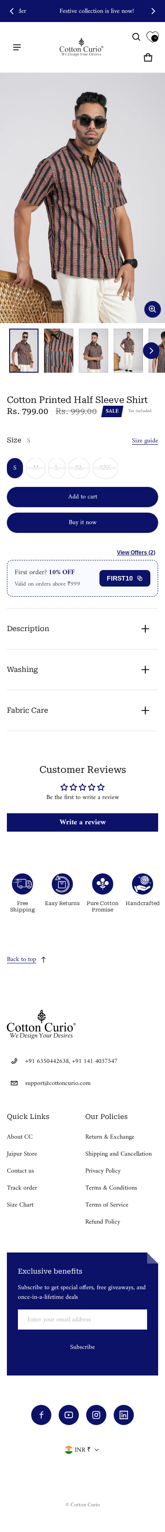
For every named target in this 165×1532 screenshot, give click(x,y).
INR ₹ (83, 1450)
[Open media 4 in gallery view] (128, 351)
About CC (20, 1137)
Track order (22, 1188)
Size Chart (20, 1205)
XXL (105, 468)
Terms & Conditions (111, 1188)
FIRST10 (120, 578)
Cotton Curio (85, 1505)
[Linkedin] (124, 1415)
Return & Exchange (109, 1137)
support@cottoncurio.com (58, 1083)
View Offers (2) (136, 552)
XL (79, 468)
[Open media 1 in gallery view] (23, 351)
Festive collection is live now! (82, 11)
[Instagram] (96, 1415)
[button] (136, 37)
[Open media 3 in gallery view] (93, 351)
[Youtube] (69, 1415)
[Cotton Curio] (82, 47)
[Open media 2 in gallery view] (58, 351)
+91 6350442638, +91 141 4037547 (71, 1061)
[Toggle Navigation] (17, 47)
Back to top (21, 959)
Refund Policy (102, 1222)
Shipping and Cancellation (118, 1154)
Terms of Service (106, 1205)
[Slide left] (12, 11)
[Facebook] (41, 1415)
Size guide (145, 441)
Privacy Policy (103, 1171)
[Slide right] (153, 11)
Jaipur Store (22, 1154)
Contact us (20, 1171)
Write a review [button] (83, 822)
